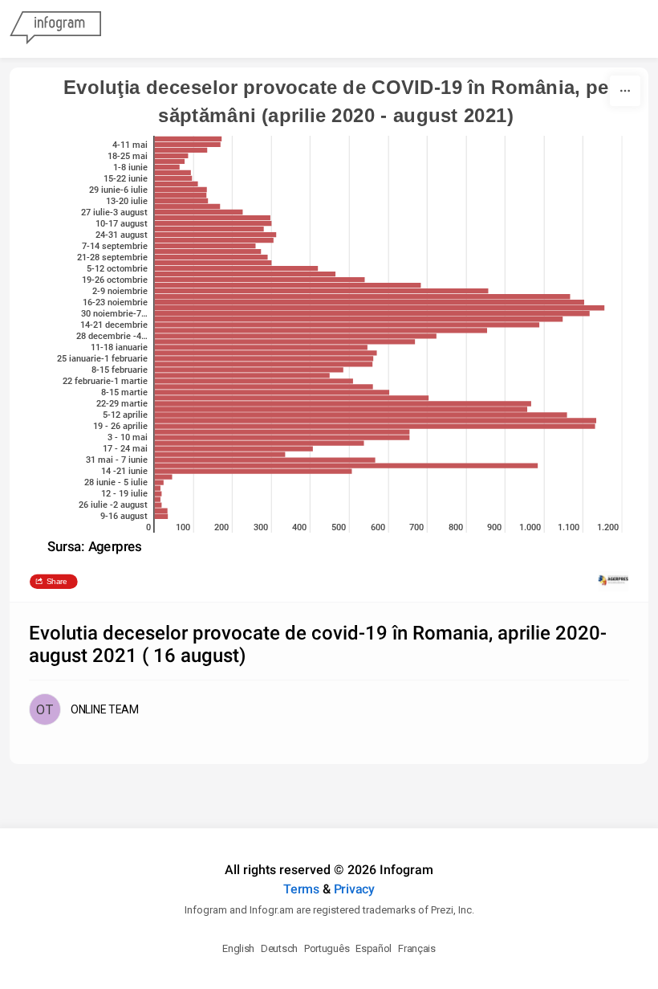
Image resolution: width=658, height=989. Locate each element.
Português (326, 948)
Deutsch (279, 948)
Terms (301, 889)
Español (373, 948)
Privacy (354, 889)
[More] (625, 91)
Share (57, 581)
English (238, 948)
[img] (188, 139)
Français (417, 948)
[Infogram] (55, 29)
